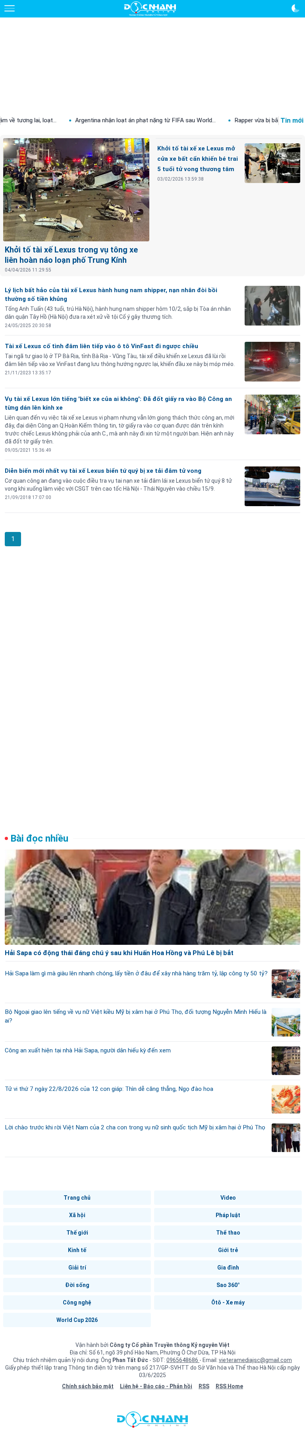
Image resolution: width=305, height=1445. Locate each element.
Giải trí (77, 1267)
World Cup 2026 (77, 1320)
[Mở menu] (9, 8)
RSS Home (229, 1386)
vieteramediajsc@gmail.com (255, 1360)
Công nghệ (77, 1302)
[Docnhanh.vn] (152, 1421)
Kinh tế (77, 1250)
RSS (204, 1386)
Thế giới (77, 1232)
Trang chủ (77, 1198)
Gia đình (228, 1267)
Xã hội (77, 1215)
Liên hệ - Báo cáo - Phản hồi (156, 1386)
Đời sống (77, 1285)
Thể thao (228, 1232)
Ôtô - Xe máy (228, 1302)
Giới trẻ (228, 1250)
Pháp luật (228, 1215)
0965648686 (182, 1360)
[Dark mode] (295, 8)
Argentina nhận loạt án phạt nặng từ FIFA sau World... (114, 120)
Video (228, 1198)
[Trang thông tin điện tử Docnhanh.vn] (150, 8)
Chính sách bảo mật (88, 1386)
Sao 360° (228, 1285)
